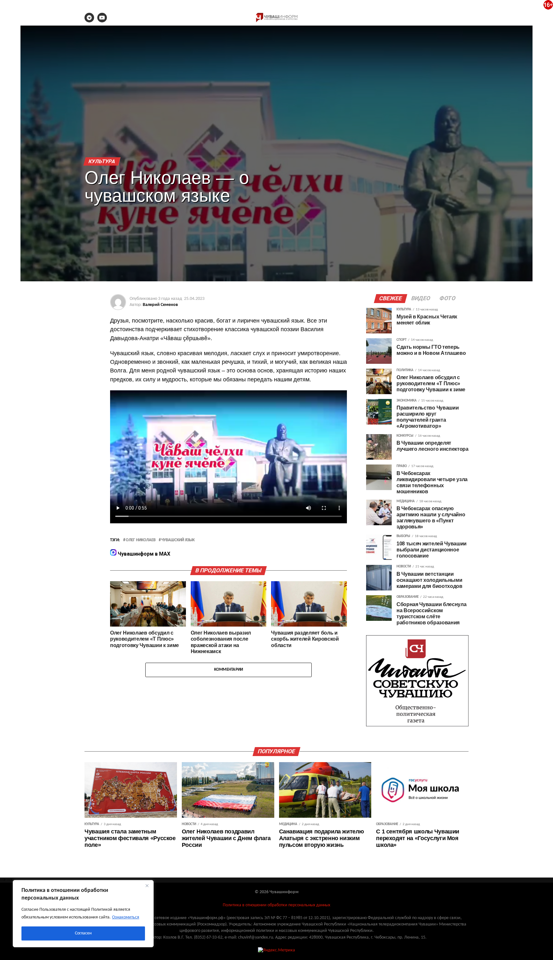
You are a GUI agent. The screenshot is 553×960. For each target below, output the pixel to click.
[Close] (147, 885)
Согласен (83, 933)
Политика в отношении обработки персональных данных (276, 905)
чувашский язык (178, 540)
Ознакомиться (125, 917)
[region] (83, 913)
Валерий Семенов (160, 304)
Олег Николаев (141, 540)
